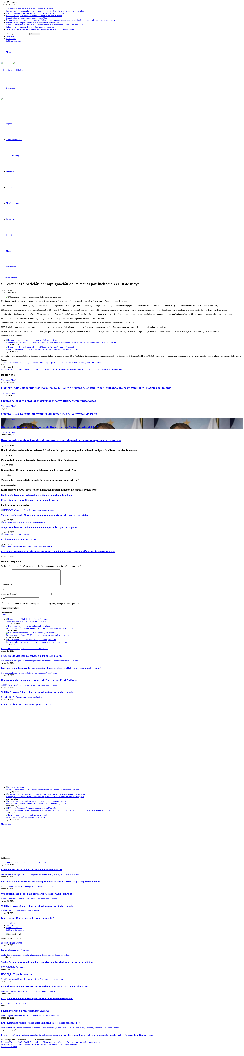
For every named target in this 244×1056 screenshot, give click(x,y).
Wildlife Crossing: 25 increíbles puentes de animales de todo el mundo (34, 15)
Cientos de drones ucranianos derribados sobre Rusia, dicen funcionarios (48, 400)
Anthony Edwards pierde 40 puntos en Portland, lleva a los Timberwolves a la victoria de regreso (45, 797)
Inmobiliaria (11, 267)
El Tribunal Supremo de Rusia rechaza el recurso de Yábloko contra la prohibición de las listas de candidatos (58, 551)
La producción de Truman (15, 950)
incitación (41, 362)
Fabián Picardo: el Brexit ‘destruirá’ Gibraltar (25, 1010)
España (9, 124)
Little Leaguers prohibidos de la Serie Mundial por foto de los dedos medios (40, 1022)
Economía (10, 171)
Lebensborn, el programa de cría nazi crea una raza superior (30, 27)
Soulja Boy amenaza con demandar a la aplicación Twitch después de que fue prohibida (47, 962)
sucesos (98, 362)
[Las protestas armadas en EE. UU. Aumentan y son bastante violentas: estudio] (30, 633)
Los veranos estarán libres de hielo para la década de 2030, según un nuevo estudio (39, 628)
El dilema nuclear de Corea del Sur (19, 539)
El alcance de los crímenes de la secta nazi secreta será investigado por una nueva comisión (42, 790)
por (93, 362)
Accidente (13, 362)
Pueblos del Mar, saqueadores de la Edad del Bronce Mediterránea (32, 22)
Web (3, 599)
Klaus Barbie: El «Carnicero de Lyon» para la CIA (26, 18)
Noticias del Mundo (14, 140)
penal (76, 362)
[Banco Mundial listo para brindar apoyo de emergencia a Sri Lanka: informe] (31, 640)
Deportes (9, 235)
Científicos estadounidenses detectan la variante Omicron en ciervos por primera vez (44, 986)
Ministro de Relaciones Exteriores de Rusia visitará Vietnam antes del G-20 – (51, 427)
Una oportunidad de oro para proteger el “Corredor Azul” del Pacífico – (35, 13)
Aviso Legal (11, 923)
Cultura (9, 187)
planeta (88, 362)
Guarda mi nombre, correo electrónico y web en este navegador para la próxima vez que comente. (43, 603)
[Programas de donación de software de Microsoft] (26, 815)
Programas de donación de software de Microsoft (25, 817)
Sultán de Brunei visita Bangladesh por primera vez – (27, 621)
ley (47, 362)
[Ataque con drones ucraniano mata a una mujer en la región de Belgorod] (23, 522)
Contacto (9, 925)
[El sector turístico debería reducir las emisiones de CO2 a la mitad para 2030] (37, 801)
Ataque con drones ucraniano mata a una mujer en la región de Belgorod (39, 527)
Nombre (5, 589)
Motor (8, 251)
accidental (5, 362)
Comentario (6, 585)
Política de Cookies (14, 927)
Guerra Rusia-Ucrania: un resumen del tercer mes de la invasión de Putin (49, 414)
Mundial (57, 362)
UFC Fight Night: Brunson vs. (17, 974)
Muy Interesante (12, 203)
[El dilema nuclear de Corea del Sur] (15, 534)
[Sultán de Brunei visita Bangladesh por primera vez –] (27, 619)
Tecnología (15, 155)
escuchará (22, 362)
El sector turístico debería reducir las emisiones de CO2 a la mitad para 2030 (36, 803)
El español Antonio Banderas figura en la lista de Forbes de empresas (37, 998)
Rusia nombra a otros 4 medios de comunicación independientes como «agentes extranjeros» (61, 440)
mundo (64, 362)
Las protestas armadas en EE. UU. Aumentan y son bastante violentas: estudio (37, 635)
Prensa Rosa (11, 219)
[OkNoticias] (12, 70)
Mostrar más (6, 824)
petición (82, 362)
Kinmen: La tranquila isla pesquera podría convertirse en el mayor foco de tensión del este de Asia (45, 25)
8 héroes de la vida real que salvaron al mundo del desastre (29, 9)
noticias (70, 362)
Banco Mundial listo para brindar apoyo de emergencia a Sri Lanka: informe (36, 642)
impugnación (31, 362)
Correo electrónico (9, 594)
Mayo (51, 362)
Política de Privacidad (15, 930)
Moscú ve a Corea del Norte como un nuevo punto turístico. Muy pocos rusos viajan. (40, 29)
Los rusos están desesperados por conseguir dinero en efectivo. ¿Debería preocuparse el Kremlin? (45, 11)
